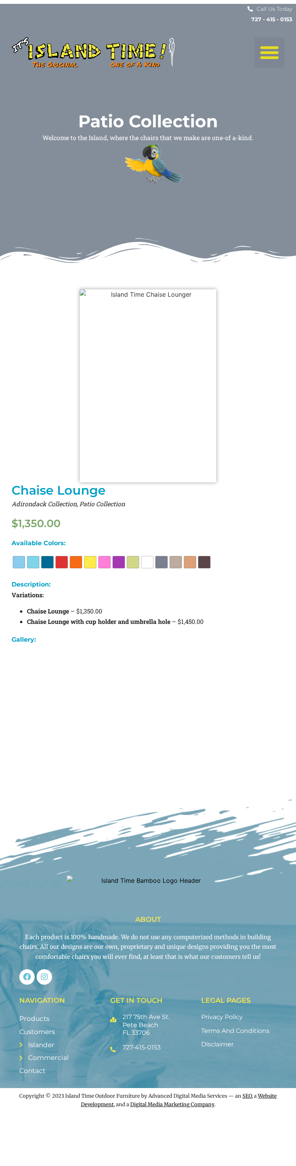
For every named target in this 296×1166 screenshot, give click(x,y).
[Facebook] (27, 977)
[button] (269, 52)
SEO (247, 1096)
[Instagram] (44, 977)
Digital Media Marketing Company (172, 1104)
